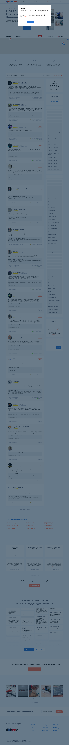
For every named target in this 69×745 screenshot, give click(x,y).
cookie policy (25, 16)
